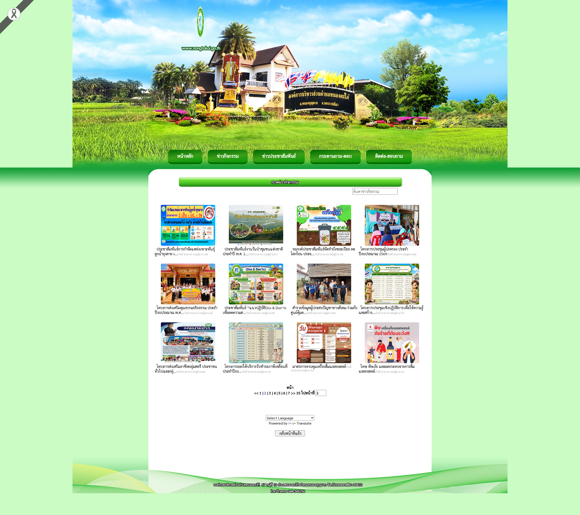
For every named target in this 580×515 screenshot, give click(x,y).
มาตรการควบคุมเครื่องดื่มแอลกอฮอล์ (318, 366)
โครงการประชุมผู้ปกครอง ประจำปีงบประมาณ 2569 (383, 251)
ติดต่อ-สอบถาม (389, 156)
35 (298, 393)
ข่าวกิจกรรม (228, 156)
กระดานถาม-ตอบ (335, 156)
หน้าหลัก (185, 156)
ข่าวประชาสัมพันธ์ (279, 156)
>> (293, 393)
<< (256, 393)
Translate (304, 423)
